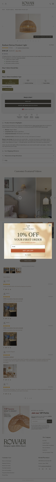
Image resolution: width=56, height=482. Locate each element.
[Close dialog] (50, 225)
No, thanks (28, 255)
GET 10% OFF (28, 251)
